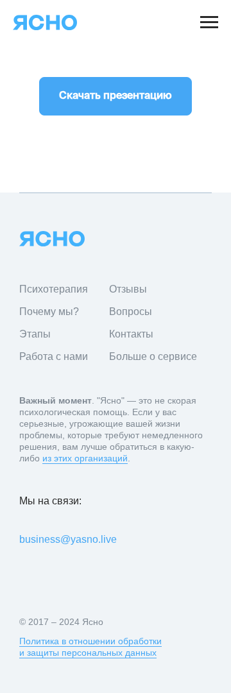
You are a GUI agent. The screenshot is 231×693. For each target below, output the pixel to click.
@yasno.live (88, 539)
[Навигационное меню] (209, 22)
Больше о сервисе (153, 356)
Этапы (35, 334)
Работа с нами (53, 356)
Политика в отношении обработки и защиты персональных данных (90, 647)
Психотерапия (53, 289)
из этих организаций (85, 458)
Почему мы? (49, 311)
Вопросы (130, 311)
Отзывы (128, 289)
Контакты (131, 334)
